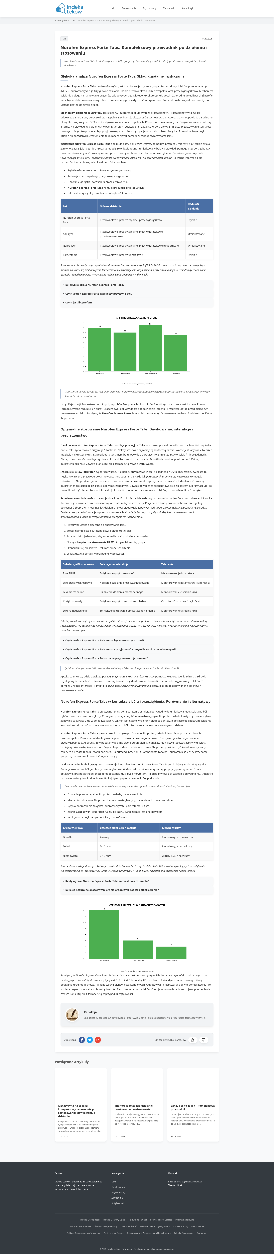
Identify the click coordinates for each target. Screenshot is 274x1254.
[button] (193, 1040)
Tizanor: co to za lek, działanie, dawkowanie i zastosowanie (134, 1107)
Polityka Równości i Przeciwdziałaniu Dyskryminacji (145, 1226)
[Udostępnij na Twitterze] (90, 1040)
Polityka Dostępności (90, 1219)
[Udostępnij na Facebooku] (82, 1040)
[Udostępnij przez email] (98, 1040)
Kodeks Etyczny (180, 1226)
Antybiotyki (188, 8)
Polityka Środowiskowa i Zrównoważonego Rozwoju (93, 1226)
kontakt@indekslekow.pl (188, 1181)
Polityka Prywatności (183, 1233)
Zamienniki (169, 8)
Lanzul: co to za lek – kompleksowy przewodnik (193, 1107)
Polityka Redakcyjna (184, 1219)
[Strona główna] (70, 8)
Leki (113, 8)
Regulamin (202, 1233)
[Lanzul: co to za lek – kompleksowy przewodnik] (193, 1082)
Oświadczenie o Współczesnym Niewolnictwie (149, 1233)
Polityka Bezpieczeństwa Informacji (83, 1233)
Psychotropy (149, 8)
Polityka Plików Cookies (161, 1219)
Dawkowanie (129, 8)
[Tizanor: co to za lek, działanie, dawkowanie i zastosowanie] (137, 1082)
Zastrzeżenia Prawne (114, 1233)
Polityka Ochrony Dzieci (114, 1219)
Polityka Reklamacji (138, 1219)
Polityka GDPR (198, 1226)
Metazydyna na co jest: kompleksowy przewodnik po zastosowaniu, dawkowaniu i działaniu (76, 1111)
